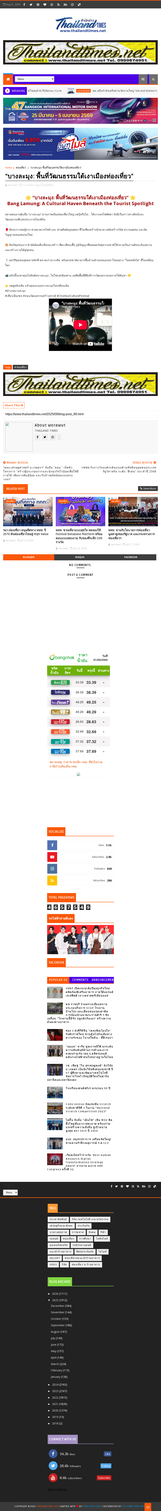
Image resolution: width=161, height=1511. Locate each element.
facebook (130, 557)
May (54, 1351)
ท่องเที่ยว (21, 167)
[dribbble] (52, 4)
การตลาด (78, 1232)
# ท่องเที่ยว (20, 367)
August (55, 1331)
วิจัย (64, 1264)
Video (53, 1264)
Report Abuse (57, 1490)
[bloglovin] (45, 4)
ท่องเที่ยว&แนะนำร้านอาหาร (82, 1258)
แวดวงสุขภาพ (58, 1232)
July (53, 1338)
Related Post (15, 489)
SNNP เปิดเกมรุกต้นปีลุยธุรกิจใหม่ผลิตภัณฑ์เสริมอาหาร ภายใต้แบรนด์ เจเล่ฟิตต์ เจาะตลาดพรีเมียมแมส (89, 992)
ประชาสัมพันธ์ (57, 90)
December (58, 1306)
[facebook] (24, 4)
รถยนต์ (54, 1238)
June (54, 1344)
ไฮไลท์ (103, 1251)
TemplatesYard (92, 1506)
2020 (55, 1410)
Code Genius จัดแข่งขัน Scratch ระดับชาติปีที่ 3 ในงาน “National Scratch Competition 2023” (88, 1108)
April (54, 1357)
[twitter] (31, 4)
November (58, 1312)
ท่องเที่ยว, (48, 185)
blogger (28, 557)
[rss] (58, 4)
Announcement (103, 980)
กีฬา (103, 1232)
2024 (55, 1384)
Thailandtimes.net (48, 1506)
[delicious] (79, 4)
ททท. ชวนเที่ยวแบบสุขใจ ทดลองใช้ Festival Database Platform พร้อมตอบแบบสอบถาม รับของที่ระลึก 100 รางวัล (79, 536)
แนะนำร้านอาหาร (60, 1251)
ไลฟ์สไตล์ (102, 1238)
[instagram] (72, 4)
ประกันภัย (84, 1225)
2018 (55, 1423)
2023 (55, 1391)
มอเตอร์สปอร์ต (59, 1245)
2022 (55, 1397)
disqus (79, 557)
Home (8, 167)
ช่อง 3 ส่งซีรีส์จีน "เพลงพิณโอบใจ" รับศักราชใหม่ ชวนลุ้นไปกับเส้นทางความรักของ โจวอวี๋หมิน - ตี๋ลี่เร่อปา (89, 1034)
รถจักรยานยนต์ (82, 1245)
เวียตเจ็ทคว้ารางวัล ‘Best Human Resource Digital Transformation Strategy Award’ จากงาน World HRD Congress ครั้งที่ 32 (79, 1162)
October (56, 1319)
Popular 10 (58, 980)
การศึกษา (85, 1238)
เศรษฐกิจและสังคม (61, 1225)
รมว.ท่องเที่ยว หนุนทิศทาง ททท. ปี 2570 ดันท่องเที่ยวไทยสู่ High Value (25, 532)
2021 (55, 1404)
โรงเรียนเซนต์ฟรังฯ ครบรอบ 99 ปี (88, 1088)
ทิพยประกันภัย (85, 1251)
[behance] (65, 4)
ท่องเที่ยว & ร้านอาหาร (86, 1264)
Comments (80, 980)
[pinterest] (38, 4)
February (57, 1370)
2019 (55, 1417)
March (55, 1364)
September (58, 1325)
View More (149, 488)
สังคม (92, 1232)
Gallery (55, 1258)
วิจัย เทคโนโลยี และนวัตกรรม (90, 1219)
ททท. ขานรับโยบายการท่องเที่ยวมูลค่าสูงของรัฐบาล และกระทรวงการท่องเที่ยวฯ (131, 534)
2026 (55, 1293)
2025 (55, 1300)
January (56, 1377)
